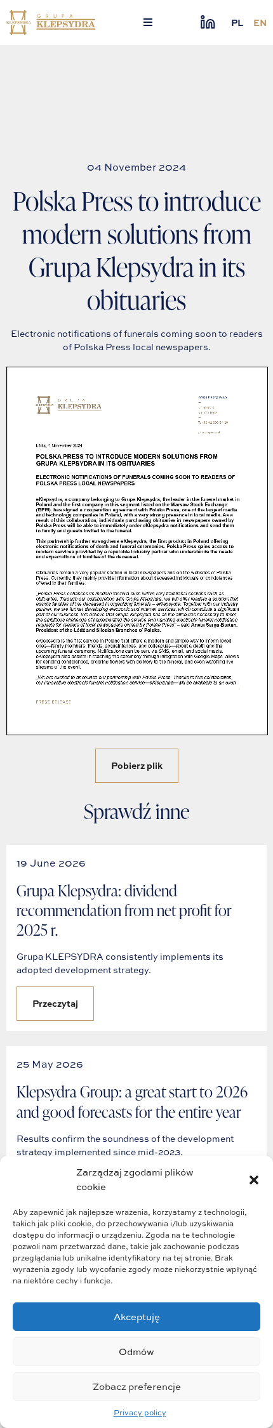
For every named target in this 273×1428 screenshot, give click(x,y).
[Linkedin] (208, 22)
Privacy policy (140, 1412)
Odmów (136, 1351)
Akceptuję (137, 1316)
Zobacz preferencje (137, 1386)
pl (237, 22)
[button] (254, 1180)
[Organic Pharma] (50, 22)
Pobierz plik (137, 765)
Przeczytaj (55, 1003)
